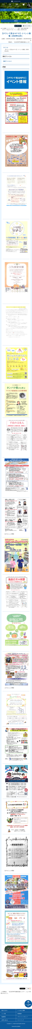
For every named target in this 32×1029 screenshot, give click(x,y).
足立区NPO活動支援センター (22, 42)
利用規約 (19, 1013)
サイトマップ (20, 1020)
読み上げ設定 (27, 25)
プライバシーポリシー (22, 1016)
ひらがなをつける (16, 1)
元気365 (18, 1026)
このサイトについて (3, 7)
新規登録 (10, 6)
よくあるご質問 (21, 1010)
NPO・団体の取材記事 (23, 28)
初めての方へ (4, 1010)
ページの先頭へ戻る (28, 1005)
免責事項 (3, 1016)
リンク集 (3, 1013)
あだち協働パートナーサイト (7, 28)
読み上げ (19, 25)
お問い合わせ (17, 6)
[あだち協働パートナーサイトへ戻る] (23, 4)
